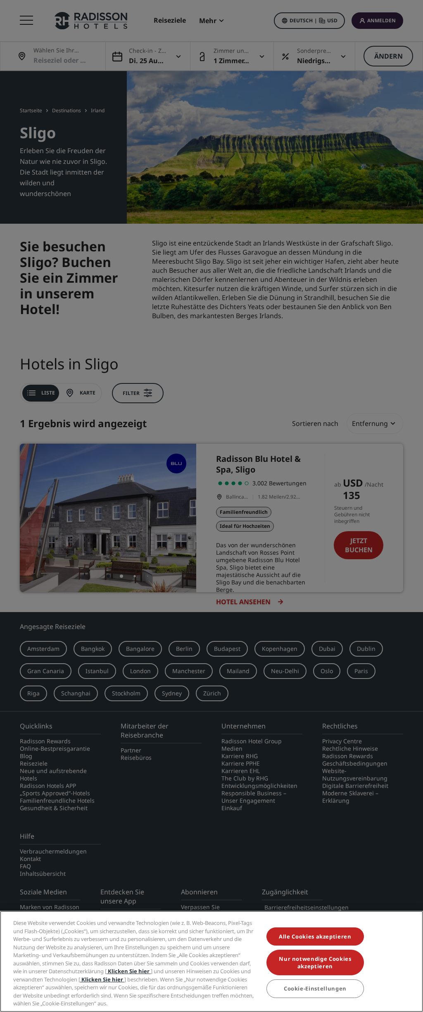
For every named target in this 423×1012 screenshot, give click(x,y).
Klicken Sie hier (129, 971)
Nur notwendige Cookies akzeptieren (315, 962)
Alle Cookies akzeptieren (315, 936)
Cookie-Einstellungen (315, 988)
